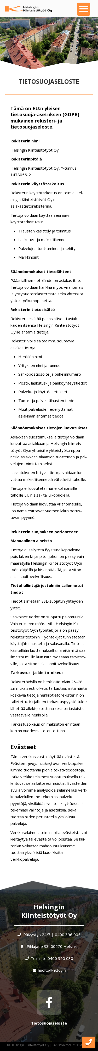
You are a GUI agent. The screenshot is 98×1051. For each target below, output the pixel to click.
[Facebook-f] (49, 1002)
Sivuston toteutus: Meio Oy (72, 1045)
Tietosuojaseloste (49, 1023)
